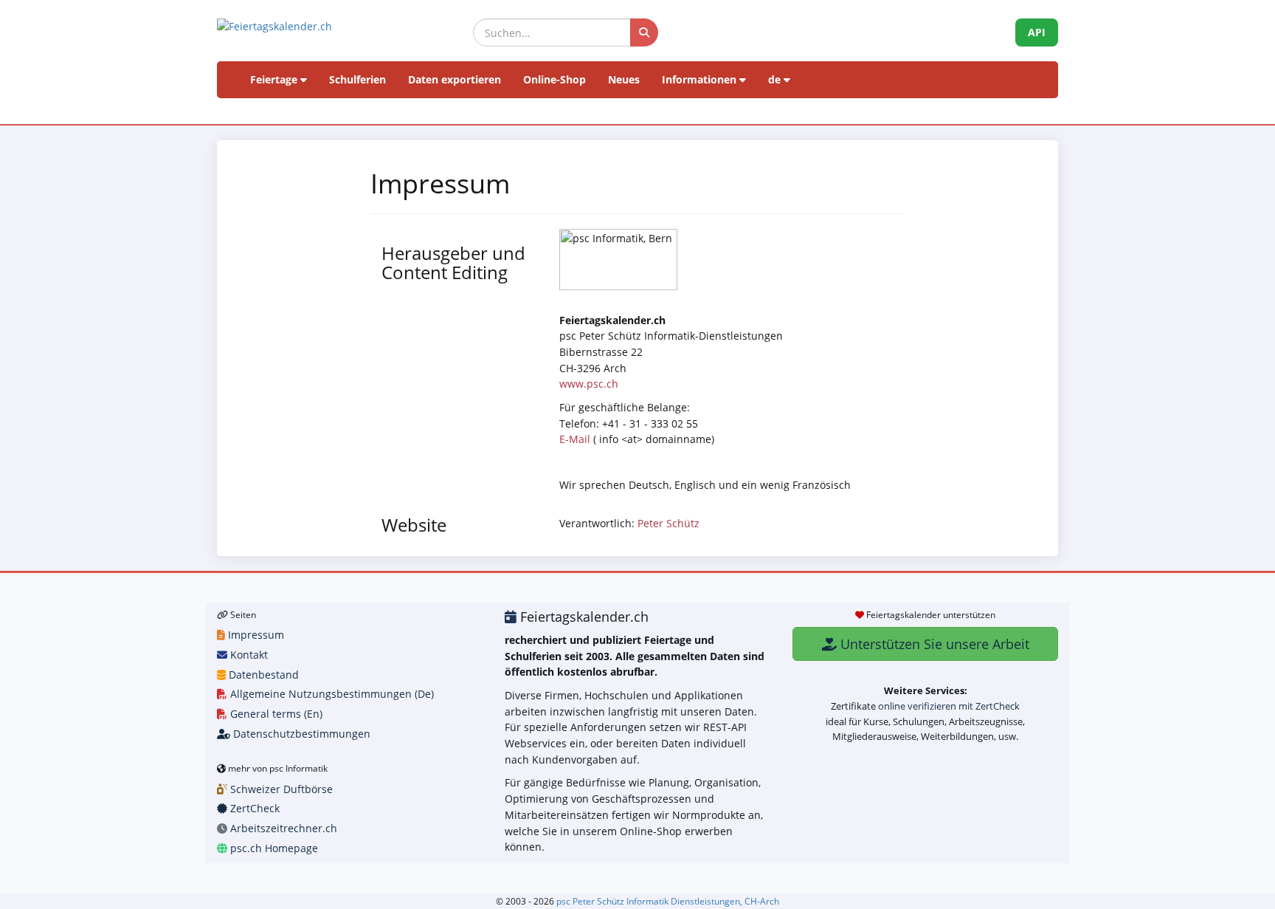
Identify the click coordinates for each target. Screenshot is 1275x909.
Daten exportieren (454, 79)
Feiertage (275, 79)
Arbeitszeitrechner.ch (282, 828)
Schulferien (357, 79)
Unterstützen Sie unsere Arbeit (933, 644)
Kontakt (247, 655)
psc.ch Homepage (272, 848)
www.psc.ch (588, 384)
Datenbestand (262, 675)
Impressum (254, 635)
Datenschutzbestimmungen (300, 734)
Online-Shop (554, 79)
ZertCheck (253, 808)
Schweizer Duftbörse (280, 789)
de (776, 79)
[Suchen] (644, 32)
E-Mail (574, 439)
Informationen (700, 79)
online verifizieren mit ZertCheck (949, 706)
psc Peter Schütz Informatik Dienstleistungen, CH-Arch (667, 901)
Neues (624, 79)
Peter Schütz (668, 523)
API (1037, 32)
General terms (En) (274, 714)
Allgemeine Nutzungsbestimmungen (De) (330, 694)
